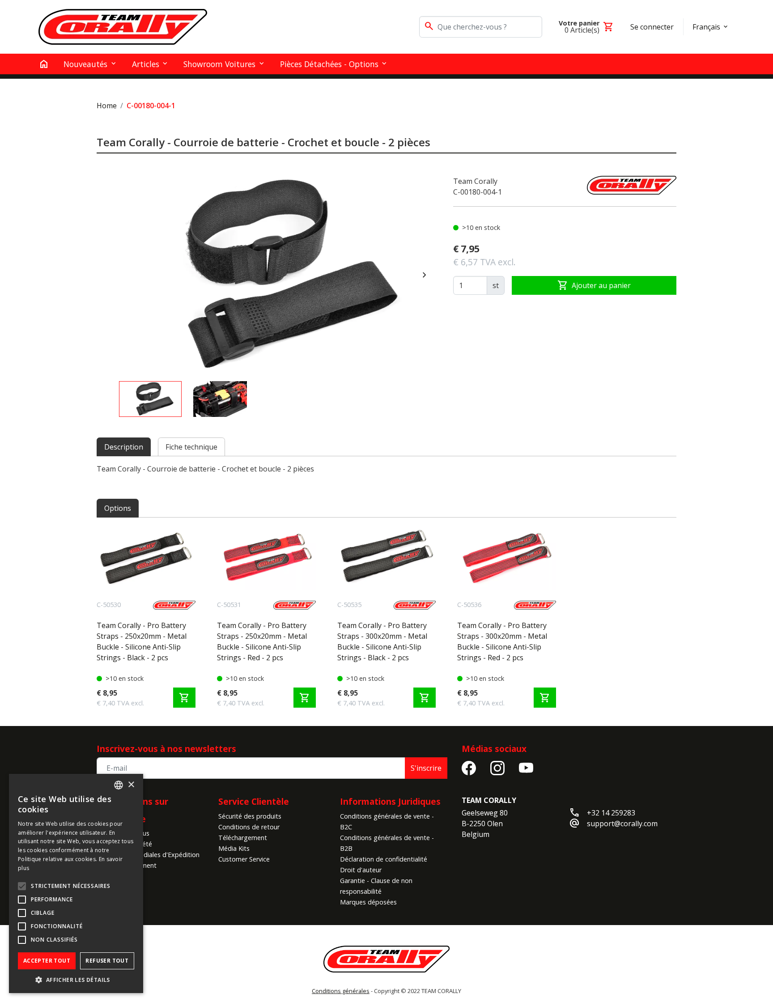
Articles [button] (145, 64)
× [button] (130, 784)
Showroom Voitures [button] (219, 64)
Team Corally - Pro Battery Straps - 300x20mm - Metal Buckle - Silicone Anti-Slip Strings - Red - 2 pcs (502, 641)
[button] (76, 979)
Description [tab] (123, 447)
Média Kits (234, 848)
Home (107, 105)
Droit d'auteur (361, 870)
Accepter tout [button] (46, 960)
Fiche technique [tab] (191, 447)
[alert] (76, 883)
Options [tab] (117, 508)
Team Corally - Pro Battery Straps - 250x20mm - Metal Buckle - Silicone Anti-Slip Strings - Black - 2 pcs (142, 641)
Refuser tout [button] (106, 960)
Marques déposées (368, 902)
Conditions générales (341, 991)
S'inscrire (426, 768)
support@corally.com (622, 823)
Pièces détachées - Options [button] (329, 64)
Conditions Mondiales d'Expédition (148, 854)
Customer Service (244, 859)
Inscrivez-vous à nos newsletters (166, 749)
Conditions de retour (249, 827)
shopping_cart (184, 698)
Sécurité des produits (249, 816)
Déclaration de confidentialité (383, 859)
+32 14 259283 (611, 813)
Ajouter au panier (594, 285)
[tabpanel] (386, 468)
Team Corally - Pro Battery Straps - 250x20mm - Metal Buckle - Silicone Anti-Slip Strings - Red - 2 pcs (262, 641)
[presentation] (424, 275)
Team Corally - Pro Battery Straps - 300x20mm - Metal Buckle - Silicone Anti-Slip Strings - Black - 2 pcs (382, 641)
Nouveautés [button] (85, 64)
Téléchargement (242, 837)
